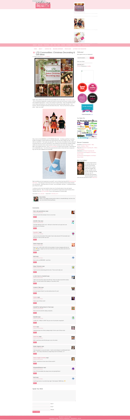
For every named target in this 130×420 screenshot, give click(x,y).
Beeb (34, 326)
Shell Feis (36, 336)
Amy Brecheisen (80, 152)
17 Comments (47, 56)
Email (52, 406)
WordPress (74, 418)
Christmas (53, 193)
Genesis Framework (64, 418)
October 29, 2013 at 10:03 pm (38, 308)
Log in (79, 418)
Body (58, 45)
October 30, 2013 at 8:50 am (38, 347)
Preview (79, 66)
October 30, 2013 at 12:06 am (38, 328)
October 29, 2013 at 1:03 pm (38, 245)
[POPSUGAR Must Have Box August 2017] (79, 42)
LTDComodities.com (69, 99)
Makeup (35, 45)
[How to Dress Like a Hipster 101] (79, 28)
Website (52, 409)
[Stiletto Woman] (87, 112)
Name (52, 403)
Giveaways (69, 45)
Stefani (35, 297)
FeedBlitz (89, 66)
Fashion (63, 45)
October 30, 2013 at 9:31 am (38, 359)
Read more (94, 177)
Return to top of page (65, 416)
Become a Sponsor (58, 48)
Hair (51, 45)
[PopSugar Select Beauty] (92, 102)
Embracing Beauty (39, 1)
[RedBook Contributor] (82, 92)
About (40, 49)
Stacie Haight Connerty (39, 357)
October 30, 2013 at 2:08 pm (38, 378)
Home (35, 48)
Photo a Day (68, 48)
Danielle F (36, 232)
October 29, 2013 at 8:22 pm (38, 298)
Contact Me (48, 48)
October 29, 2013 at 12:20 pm (38, 233)
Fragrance (46, 45)
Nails (55, 45)
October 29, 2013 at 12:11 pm (38, 222)
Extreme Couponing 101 (89, 150)
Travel (79, 45)
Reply (35, 228)
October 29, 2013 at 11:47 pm (38, 318)
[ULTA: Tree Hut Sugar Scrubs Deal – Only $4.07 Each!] (79, 12)
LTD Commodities (53, 146)
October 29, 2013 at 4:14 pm (38, 277)
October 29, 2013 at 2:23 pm (38, 267)
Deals (74, 45)
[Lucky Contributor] (92, 92)
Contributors (86, 45)
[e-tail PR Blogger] (82, 102)
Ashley (42, 56)
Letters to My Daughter (79, 48)
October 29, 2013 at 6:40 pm (38, 288)
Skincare (40, 45)
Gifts (57, 193)
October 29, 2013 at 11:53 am (38, 212)
